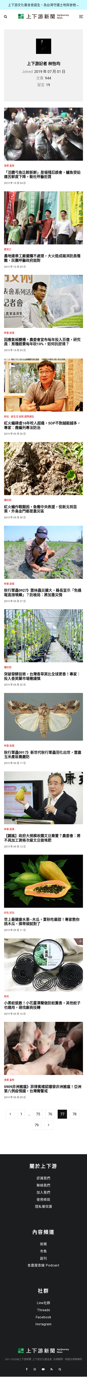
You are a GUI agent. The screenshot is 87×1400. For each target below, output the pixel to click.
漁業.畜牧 (9, 165)
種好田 (7, 500)
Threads (43, 1310)
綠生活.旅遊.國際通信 (22, 416)
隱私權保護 (43, 1206)
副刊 (43, 1258)
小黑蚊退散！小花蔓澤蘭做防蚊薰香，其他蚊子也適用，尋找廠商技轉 (42, 1005)
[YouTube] (43, 1369)
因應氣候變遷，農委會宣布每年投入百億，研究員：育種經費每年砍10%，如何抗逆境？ (42, 341)
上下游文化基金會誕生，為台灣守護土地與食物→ (43, 5)
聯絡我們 (43, 1185)
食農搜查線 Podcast (43, 1265)
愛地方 (7, 249)
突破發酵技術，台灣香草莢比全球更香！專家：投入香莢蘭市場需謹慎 (42, 676)
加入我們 (43, 1192)
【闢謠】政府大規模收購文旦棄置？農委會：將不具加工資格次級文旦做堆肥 (42, 838)
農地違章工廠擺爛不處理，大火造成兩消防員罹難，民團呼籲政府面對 (42, 258)
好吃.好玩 (9, 912)
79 (37, 1125)
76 (50, 1114)
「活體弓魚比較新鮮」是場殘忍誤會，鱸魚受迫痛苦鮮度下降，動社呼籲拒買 (42, 174)
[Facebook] (27, 1369)
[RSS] (52, 1369)
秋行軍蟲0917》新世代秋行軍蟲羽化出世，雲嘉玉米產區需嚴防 (42, 754)
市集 (43, 1251)
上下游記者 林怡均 (43, 63)
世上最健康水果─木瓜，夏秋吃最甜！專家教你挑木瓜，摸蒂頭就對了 (42, 921)
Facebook (43, 1317)
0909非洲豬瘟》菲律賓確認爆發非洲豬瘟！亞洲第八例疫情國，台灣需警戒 (42, 1089)
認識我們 (43, 1178)
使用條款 (43, 1200)
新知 (6, 416)
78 (74, 1114)
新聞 (43, 1244)
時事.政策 (9, 333)
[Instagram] (35, 1369)
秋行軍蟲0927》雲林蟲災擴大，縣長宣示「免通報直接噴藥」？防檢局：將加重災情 (42, 592)
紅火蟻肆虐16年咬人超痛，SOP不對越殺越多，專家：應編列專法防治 (42, 425)
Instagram (43, 1324)
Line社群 (43, 1303)
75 (38, 1114)
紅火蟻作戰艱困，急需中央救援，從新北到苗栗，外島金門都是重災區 (40, 509)
